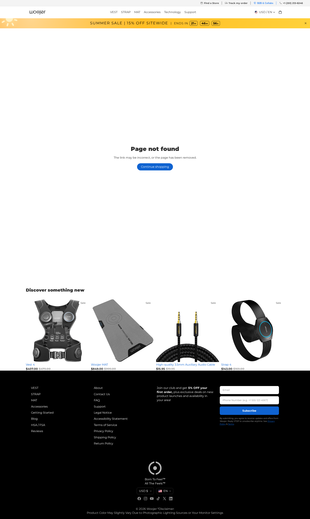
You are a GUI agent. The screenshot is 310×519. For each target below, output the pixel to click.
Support (100, 406)
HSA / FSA (38, 425)
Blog (34, 418)
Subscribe (249, 410)
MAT (34, 400)
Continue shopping (155, 166)
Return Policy (103, 443)
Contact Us (102, 394)
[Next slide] (83, 330)
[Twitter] (164, 498)
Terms (231, 424)
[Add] (83, 356)
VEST (34, 388)
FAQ (97, 400)
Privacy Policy (103, 431)
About (98, 388)
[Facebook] (139, 498)
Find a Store (209, 3)
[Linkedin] (171, 498)
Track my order (236, 3)
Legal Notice (103, 412)
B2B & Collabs (263, 3)
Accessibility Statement (111, 418)
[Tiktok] (158, 498)
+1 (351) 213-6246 (291, 3)
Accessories (39, 406)
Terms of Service (105, 425)
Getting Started (42, 412)
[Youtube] (152, 498)
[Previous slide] (31, 330)
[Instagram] (145, 498)
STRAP (36, 394)
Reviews (37, 431)
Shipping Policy (105, 437)
